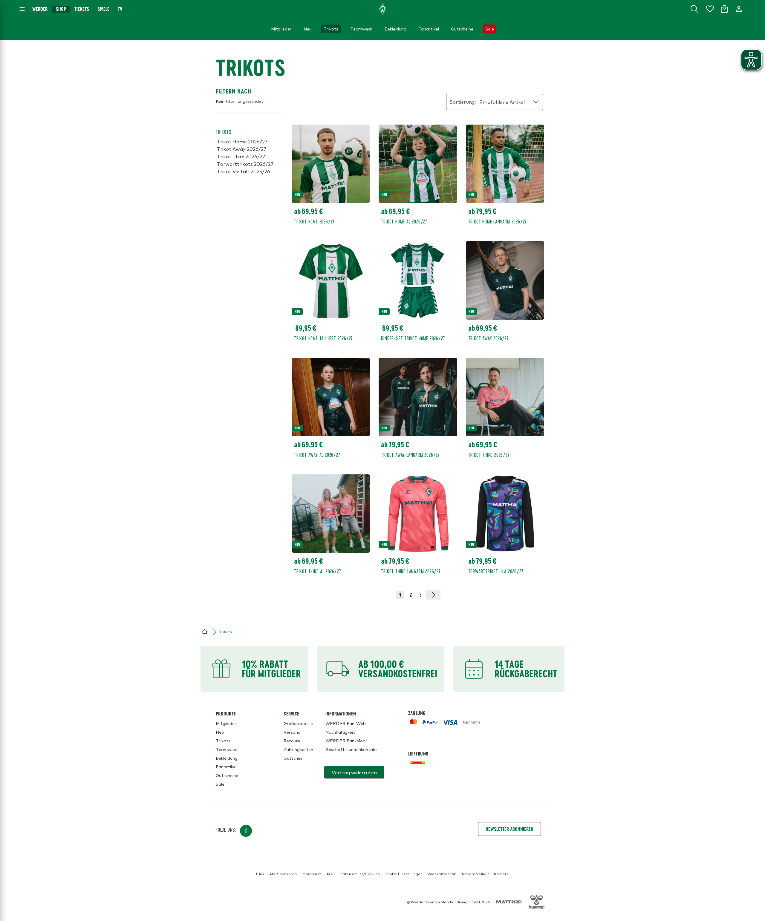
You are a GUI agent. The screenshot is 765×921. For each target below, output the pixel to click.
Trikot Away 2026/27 (242, 148)
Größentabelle (298, 723)
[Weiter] (433, 595)
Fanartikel (226, 766)
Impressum (312, 873)
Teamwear (227, 749)
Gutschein (294, 758)
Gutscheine (227, 775)
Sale (220, 784)
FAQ (260, 873)
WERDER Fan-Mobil (346, 740)
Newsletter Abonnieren (509, 829)
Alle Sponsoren (283, 873)
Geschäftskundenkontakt (351, 749)
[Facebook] (246, 831)
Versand (292, 732)
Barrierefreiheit (474, 873)
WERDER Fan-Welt (345, 723)
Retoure (292, 740)
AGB (330, 873)
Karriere (501, 873)
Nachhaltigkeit (340, 732)
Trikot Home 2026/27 (242, 141)
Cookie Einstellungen (404, 873)
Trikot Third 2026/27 (241, 156)
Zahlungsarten (298, 749)
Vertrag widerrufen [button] (354, 772)
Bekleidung (227, 758)
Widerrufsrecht (441, 873)
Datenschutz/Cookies (359, 873)
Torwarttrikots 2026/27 (245, 163)
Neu (220, 732)
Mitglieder (226, 723)
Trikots (223, 740)
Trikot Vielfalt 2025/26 (243, 171)
